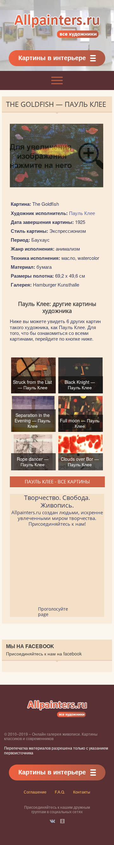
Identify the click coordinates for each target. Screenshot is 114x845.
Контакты (81, 791)
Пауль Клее (82, 213)
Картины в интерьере (52, 57)
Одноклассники (62, 821)
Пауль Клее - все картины (57, 481)
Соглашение (35, 791)
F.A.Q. (60, 791)
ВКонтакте (52, 821)
